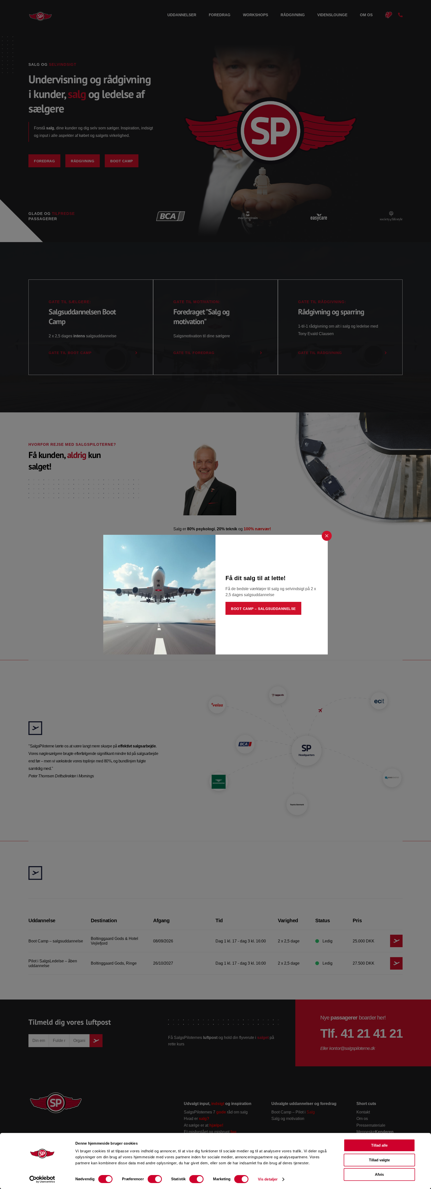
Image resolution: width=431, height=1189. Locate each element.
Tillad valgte (379, 1160)
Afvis (379, 1174)
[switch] (155, 1179)
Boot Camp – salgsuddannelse (263, 609)
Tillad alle (379, 1145)
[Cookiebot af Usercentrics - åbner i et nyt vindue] (42, 1179)
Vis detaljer (268, 1179)
